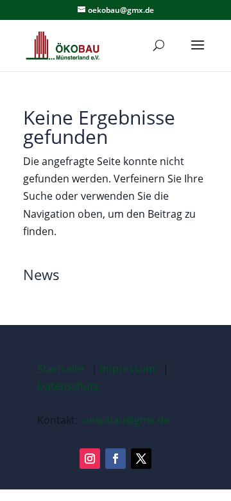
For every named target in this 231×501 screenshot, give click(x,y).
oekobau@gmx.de (126, 420)
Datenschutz (67, 386)
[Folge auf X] (141, 458)
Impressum (127, 369)
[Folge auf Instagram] (90, 458)
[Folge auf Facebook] (115, 458)
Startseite (60, 369)
